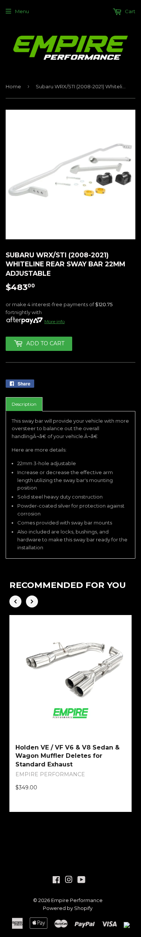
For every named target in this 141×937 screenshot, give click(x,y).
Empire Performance (77, 900)
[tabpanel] (70, 485)
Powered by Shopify (67, 908)
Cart (129, 11)
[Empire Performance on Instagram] (69, 881)
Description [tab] (24, 404)
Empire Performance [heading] (50, 774)
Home (13, 86)
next (32, 601)
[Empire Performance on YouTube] (81, 881)
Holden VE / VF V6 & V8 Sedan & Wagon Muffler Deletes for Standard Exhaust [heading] (67, 756)
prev (15, 601)
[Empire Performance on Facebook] (56, 881)
